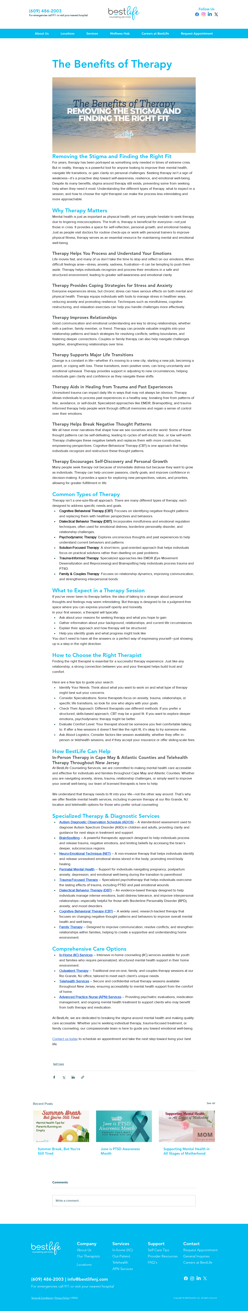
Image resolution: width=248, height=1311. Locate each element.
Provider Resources (163, 1256)
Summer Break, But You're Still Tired (59, 1151)
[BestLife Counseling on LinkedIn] (198, 1278)
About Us (84, 1250)
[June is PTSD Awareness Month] (124, 1126)
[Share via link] (82, 1077)
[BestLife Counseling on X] (205, 1278)
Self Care (58, 1063)
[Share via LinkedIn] (73, 1077)
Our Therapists (88, 1256)
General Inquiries (196, 1256)
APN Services (122, 1269)
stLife (208, 1262)
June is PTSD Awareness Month (120, 1151)
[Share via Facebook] (54, 1077)
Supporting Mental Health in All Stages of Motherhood (186, 1151)
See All (211, 1103)
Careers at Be (193, 1262)
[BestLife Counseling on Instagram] (192, 1278)
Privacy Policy (62, 1297)
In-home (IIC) (122, 1250)
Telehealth (120, 1262)
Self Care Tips (158, 1250)
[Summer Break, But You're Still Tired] (61, 1126)
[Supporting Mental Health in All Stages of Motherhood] (187, 1126)
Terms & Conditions (42, 1297)
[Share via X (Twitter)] (63, 1077)
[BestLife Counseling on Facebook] (185, 1278)
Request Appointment (200, 1250)
